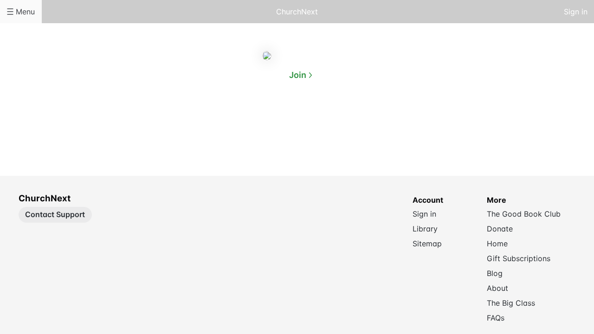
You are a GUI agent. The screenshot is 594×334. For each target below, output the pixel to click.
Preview (334, 119)
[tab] (260, 120)
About (260, 119)
